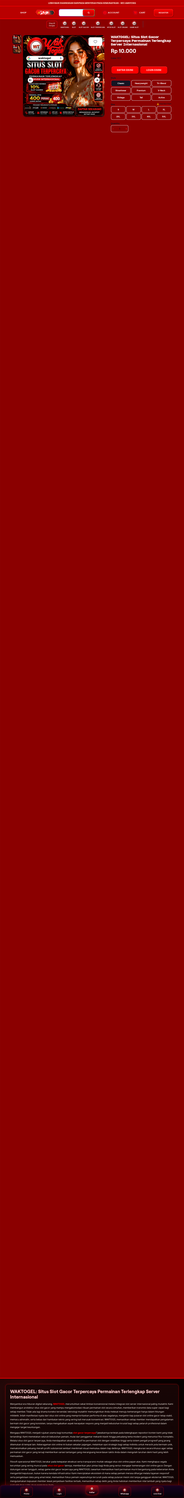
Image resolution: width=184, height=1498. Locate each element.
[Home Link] (45, 12)
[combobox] (71, 12)
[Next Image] (97, 80)
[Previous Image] (30, 80)
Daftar (92, 1492)
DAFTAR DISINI (125, 70)
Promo (26, 1494)
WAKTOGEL (59, 1403)
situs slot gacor (56, 1465)
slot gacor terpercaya (84, 1432)
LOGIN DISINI (153, 70)
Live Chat (157, 1494)
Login (59, 1494)
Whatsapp (125, 1494)
